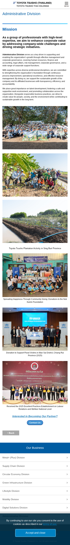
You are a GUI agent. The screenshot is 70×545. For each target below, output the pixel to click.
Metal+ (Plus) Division (13, 457)
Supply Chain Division (13, 466)
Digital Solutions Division (15, 507)
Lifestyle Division (11, 491)
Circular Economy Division (15, 474)
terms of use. (50, 524)
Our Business (35, 447)
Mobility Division (10, 499)
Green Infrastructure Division (17, 482)
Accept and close (35, 532)
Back (11, 433)
